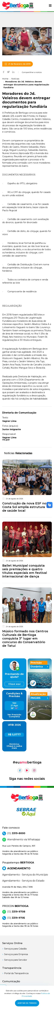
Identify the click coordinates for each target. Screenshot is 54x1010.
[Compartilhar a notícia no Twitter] (8, 72)
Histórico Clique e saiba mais (14, 746)
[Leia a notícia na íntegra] (27, 487)
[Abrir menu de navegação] (50, 5)
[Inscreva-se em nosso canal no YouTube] (27, 770)
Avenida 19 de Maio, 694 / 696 (20, 892)
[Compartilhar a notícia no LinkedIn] (13, 72)
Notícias (15, 78)
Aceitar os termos (27, 1003)
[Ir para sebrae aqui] (27, 812)
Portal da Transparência (16, 973)
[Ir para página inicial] (18, 6)
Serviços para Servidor (15, 960)
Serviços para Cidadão (15, 948)
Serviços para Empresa (16, 954)
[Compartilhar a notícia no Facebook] (3, 72)
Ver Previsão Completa (14, 716)
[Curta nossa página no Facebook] (19, 770)
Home (5, 78)
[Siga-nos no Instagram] (34, 770)
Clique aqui (14, 684)
